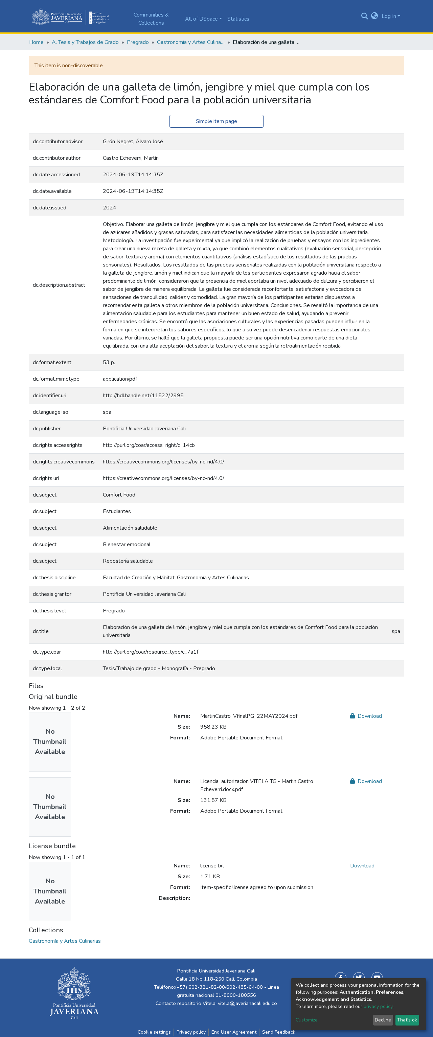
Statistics (238, 19)
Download (369, 716)
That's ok (407, 1020)
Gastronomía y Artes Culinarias (191, 42)
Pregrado (138, 42)
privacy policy (378, 1006)
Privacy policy (191, 1032)
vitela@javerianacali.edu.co (247, 1003)
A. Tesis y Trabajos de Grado (85, 42)
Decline (383, 1020)
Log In (389, 16)
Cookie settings (154, 1032)
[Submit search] (364, 16)
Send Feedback (278, 1032)
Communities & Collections (151, 19)
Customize (307, 1020)
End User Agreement (233, 1032)
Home (36, 42)
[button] (374, 16)
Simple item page (216, 121)
